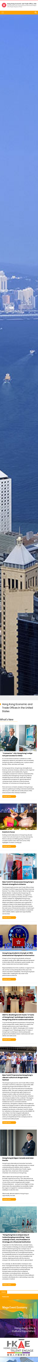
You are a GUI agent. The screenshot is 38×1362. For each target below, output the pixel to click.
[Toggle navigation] (2, 12)
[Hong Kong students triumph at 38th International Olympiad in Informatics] (18, 938)
